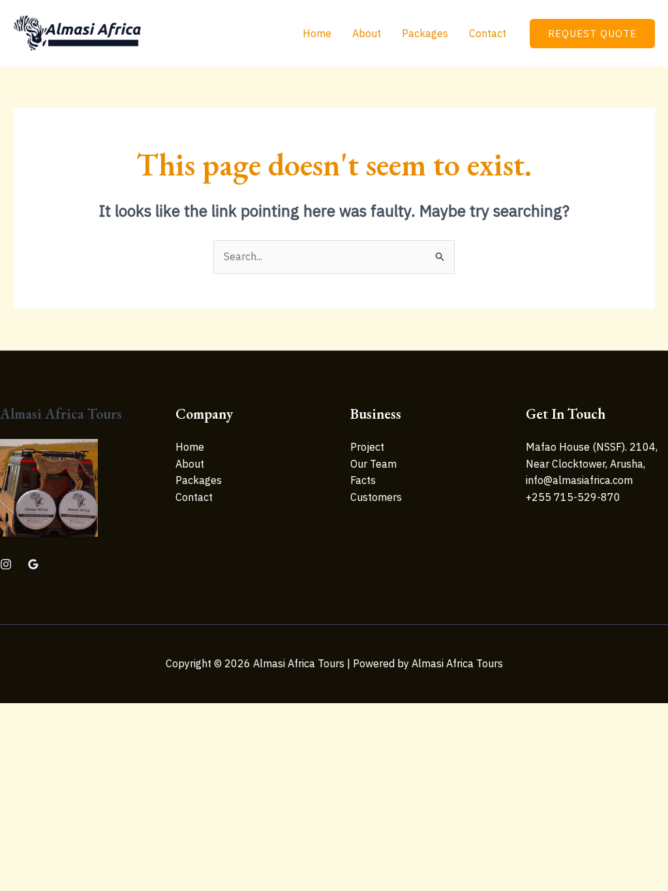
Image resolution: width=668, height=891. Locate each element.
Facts (363, 480)
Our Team (373, 463)
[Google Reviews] (33, 564)
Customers (376, 497)
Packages (425, 33)
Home (317, 33)
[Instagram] (6, 564)
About (366, 33)
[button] (592, 33)
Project (367, 446)
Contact (487, 33)
